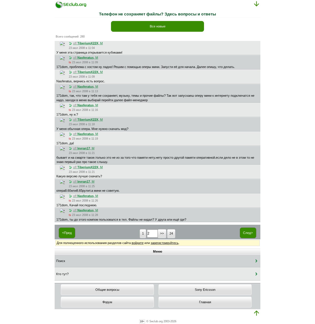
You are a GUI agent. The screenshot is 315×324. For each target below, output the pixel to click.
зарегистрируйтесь (164, 243)
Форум (107, 302)
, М (88, 43)
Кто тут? (62, 274)
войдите (138, 243)
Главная (205, 302)
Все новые (157, 26)
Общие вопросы (107, 289)
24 (171, 233)
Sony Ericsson (205, 289)
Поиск (60, 261)
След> (248, 233)
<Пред (67, 233)
